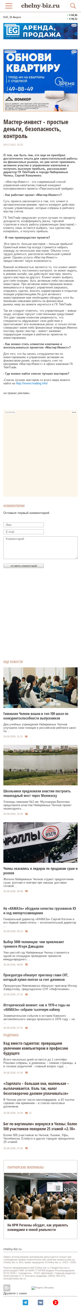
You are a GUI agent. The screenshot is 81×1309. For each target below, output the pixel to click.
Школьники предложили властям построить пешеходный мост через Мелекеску (37, 793)
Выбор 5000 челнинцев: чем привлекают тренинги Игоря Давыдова (33, 944)
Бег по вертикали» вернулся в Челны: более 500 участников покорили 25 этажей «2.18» (40, 1126)
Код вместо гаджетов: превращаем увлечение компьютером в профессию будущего (35, 1048)
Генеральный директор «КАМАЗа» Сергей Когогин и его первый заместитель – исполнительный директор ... (39, 922)
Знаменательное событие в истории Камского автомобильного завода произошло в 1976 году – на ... (39, 1019)
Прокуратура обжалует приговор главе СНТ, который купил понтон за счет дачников (35, 977)
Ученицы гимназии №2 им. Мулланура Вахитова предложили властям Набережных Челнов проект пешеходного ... (37, 805)
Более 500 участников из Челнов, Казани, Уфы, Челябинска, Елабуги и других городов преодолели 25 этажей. (38, 1138)
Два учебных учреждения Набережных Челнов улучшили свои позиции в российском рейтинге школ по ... (39, 728)
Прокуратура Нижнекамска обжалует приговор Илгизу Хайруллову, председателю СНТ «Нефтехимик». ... (40, 987)
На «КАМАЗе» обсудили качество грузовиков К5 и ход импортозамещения (39, 910)
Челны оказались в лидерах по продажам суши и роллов (40, 870)
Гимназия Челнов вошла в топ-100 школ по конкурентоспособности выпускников (35, 716)
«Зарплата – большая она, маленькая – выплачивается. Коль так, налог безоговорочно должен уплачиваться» (36, 1088)
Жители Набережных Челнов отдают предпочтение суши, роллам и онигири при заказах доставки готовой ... (38, 882)
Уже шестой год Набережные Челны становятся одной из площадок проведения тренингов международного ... (36, 956)
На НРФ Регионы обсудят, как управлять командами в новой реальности (37, 1227)
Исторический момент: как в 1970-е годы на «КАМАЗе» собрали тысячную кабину (36, 1007)
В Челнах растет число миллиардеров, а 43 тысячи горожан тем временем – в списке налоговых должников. (38, 1103)
